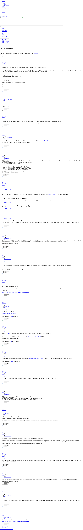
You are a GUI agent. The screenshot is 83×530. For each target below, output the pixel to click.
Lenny (12, 244)
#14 (4, 395)
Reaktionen (4, 154)
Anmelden (3, 12)
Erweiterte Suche (4, 36)
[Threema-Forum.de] (31, 25)
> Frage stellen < (36, 53)
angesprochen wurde (52, 194)
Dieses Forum (4, 31)
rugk (11, 341)
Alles (3, 28)
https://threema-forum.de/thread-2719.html (34, 336)
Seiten (3, 33)
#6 (4, 187)
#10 (4, 307)
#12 (4, 356)
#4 (4, 138)
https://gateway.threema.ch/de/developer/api (43, 140)
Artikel (3, 32)
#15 (4, 414)
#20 (4, 518)
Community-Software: (6, 529)
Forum (3, 34)
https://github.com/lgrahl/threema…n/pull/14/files (36, 358)
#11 (4, 331)
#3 (4, 119)
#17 (4, 458)
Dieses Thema (4, 30)
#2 (4, 100)
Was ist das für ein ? (6, 292)
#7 (4, 239)
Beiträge (3, 63)
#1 (4, 65)
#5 (4, 159)
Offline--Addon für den (20, 292)
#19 (4, 496)
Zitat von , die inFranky (7, 189)
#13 (4, 376)
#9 (4, 284)
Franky (12, 316)
